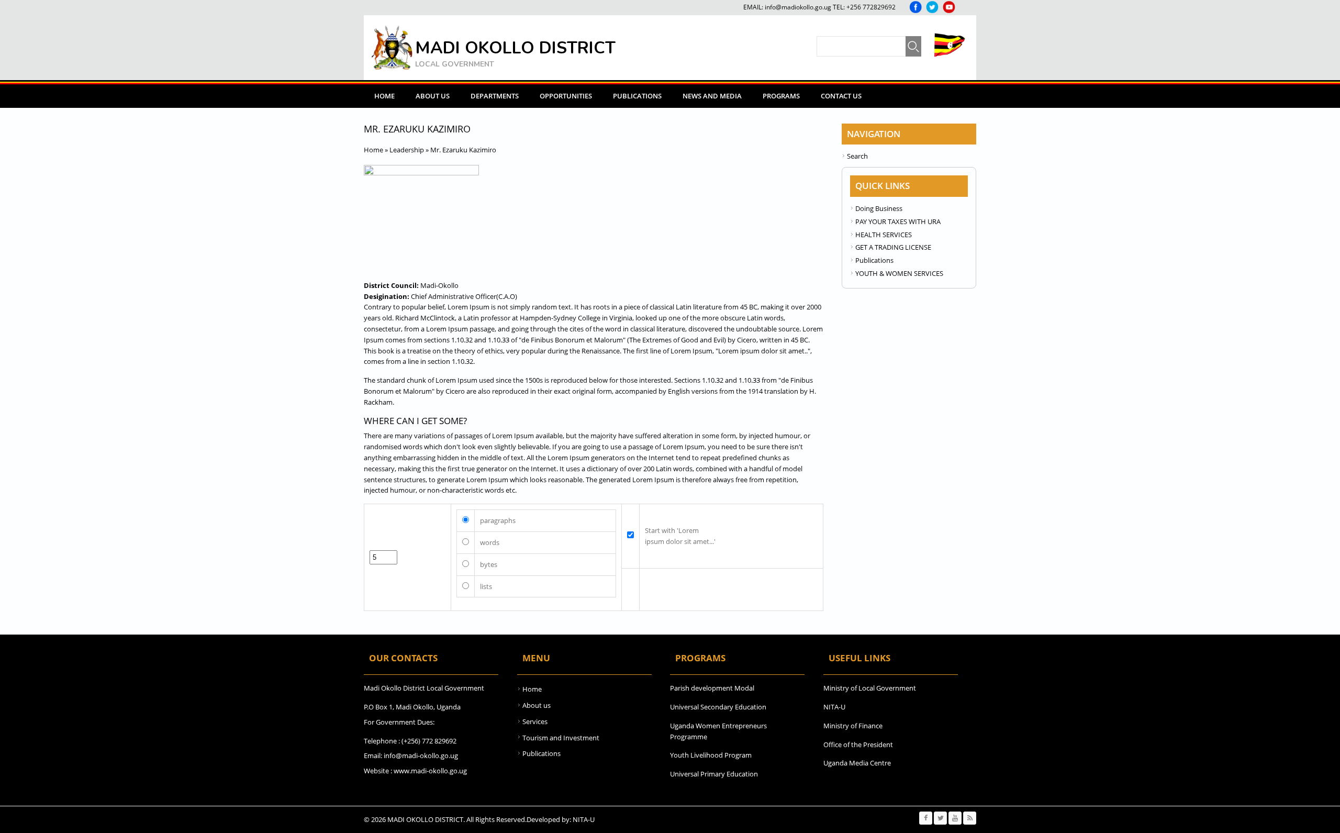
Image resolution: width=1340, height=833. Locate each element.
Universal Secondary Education (718, 707)
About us (536, 705)
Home (384, 96)
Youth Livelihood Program (711, 755)
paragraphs (498, 520)
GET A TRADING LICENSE (893, 247)
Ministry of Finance (853, 725)
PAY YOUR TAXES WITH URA (898, 221)
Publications (637, 96)
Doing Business (878, 208)
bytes (488, 564)
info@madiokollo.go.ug (798, 7)
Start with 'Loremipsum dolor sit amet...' (680, 536)
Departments (495, 96)
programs (781, 96)
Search (857, 156)
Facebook (915, 7)
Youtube (949, 7)
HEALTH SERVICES (883, 234)
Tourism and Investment (560, 737)
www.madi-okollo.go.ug (430, 770)
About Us (433, 96)
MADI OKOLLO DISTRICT (515, 48)
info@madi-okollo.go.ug (421, 755)
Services (535, 721)
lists (486, 586)
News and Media (712, 96)
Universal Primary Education (714, 774)
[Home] (392, 48)
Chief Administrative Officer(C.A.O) (464, 296)
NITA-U (834, 707)
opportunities (566, 96)
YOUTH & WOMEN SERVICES (899, 273)
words (489, 542)
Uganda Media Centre (857, 763)
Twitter (932, 7)
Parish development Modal (712, 688)
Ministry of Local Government (869, 688)
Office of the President (858, 744)
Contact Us (841, 96)
